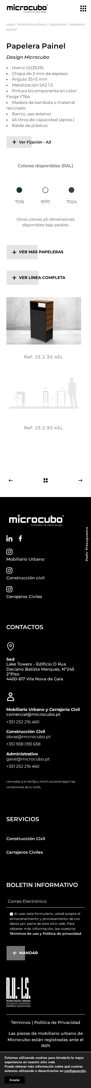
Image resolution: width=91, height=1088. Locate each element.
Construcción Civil (25, 838)
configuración (75, 1071)
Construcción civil (25, 577)
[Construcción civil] (9, 570)
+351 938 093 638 (23, 744)
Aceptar (14, 1080)
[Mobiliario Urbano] (9, 552)
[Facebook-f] (20, 538)
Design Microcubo (27, 57)
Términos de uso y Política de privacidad (45, 933)
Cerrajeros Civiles (24, 596)
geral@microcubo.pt (28, 759)
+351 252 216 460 (22, 721)
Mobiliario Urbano (25, 559)
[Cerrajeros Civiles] (9, 589)
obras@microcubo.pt (28, 736)
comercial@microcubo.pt (33, 714)
